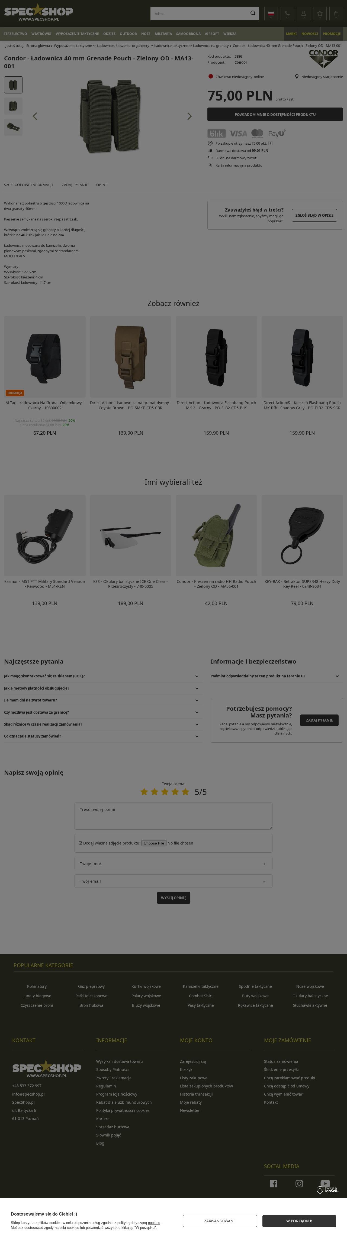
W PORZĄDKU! (299, 1220)
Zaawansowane (220, 1220)
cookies (154, 1223)
